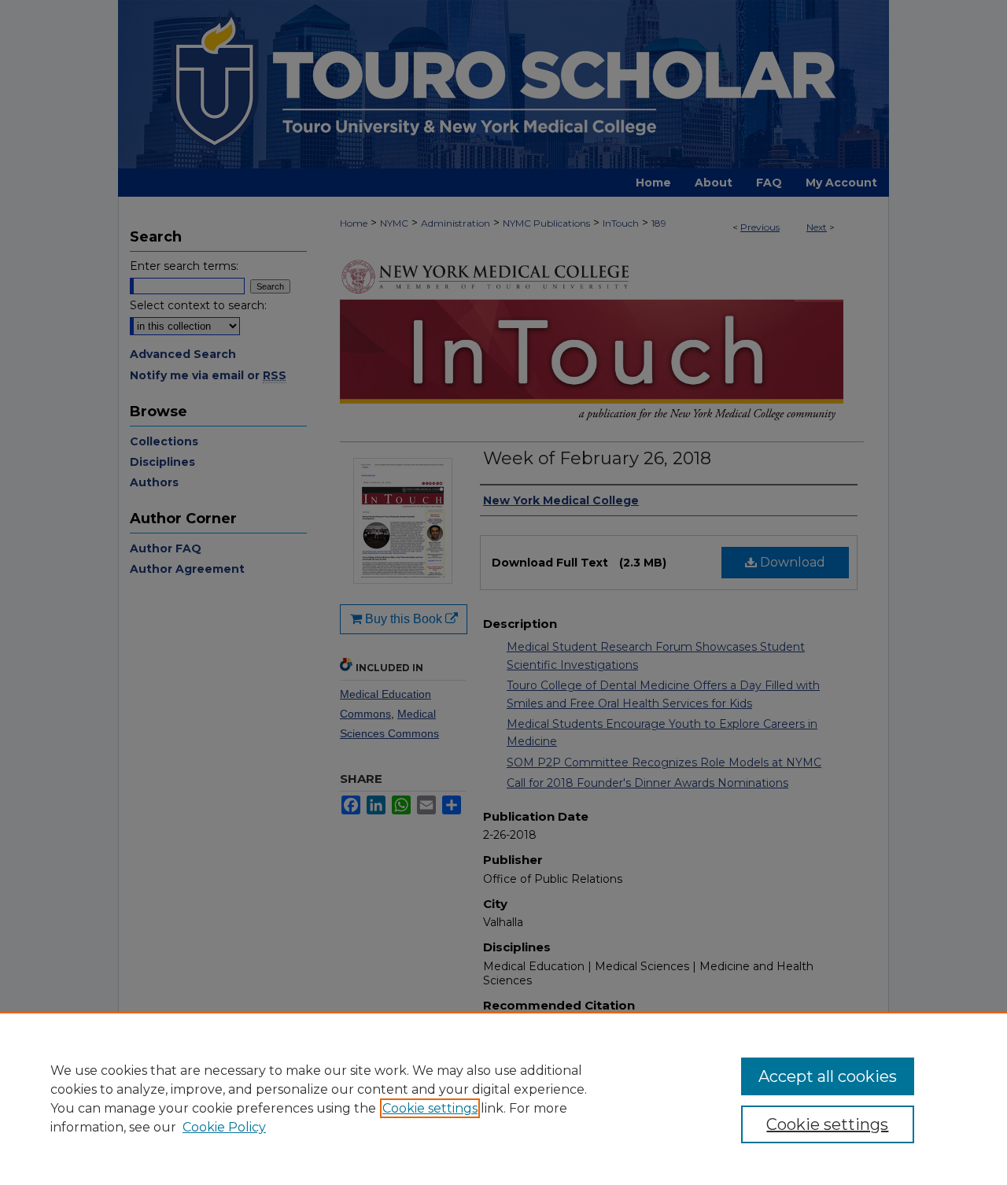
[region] (503, 1098)
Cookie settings (430, 1108)
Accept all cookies (827, 1076)
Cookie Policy (224, 1127)
